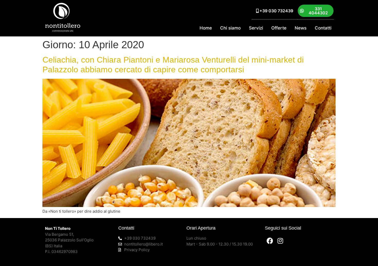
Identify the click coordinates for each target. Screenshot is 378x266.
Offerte (278, 28)
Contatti (323, 28)
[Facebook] (270, 240)
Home (206, 28)
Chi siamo (230, 28)
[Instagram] (280, 240)
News (301, 28)
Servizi (256, 28)
